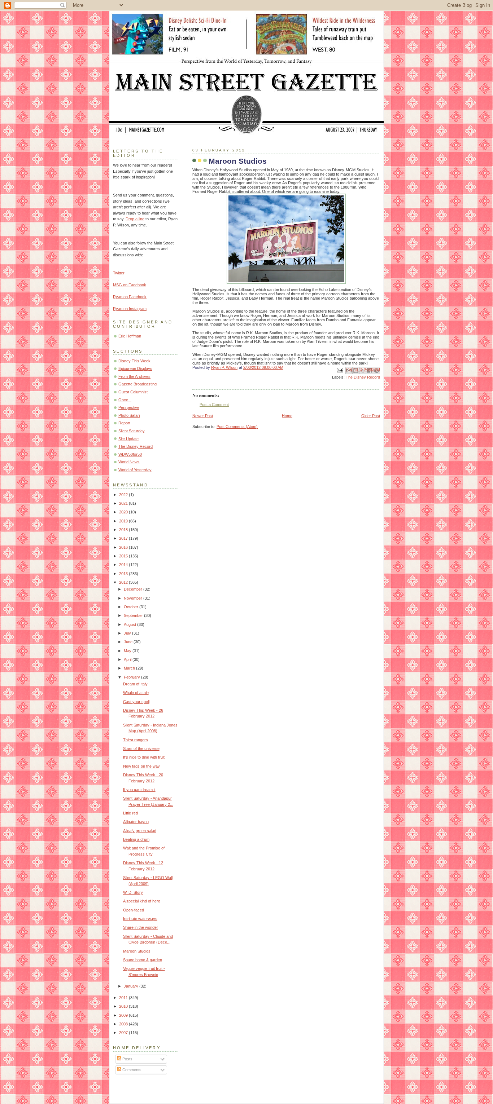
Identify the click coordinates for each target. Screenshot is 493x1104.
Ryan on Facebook (130, 297)
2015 (124, 556)
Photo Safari (129, 415)
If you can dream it (139, 789)
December (133, 589)
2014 (124, 564)
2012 (124, 582)
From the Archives (134, 376)
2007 (124, 1032)
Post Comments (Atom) (237, 426)
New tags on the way (141, 766)
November (133, 598)
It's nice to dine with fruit (144, 757)
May (128, 651)
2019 (124, 521)
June (129, 642)
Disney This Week (134, 361)
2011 (124, 997)
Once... (124, 400)
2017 (124, 538)
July (128, 633)
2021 (124, 503)
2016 (124, 547)
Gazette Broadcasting (137, 384)
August (130, 624)
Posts (126, 1059)
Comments (131, 1070)
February (132, 677)
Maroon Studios (136, 951)
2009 (124, 1015)
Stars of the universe (141, 748)
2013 (124, 573)
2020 (124, 512)
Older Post (370, 416)
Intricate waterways (140, 919)
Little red (130, 813)
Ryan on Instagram (130, 308)
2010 (124, 1006)
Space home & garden (142, 960)
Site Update (128, 439)
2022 (124, 495)
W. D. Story (133, 892)
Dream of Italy (135, 684)
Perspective (128, 407)
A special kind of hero (141, 901)
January (131, 986)
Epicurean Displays (135, 368)
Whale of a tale (136, 692)
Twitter (119, 273)
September (134, 615)
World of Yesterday (135, 470)
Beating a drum (136, 839)
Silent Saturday (131, 431)
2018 (124, 529)
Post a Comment (214, 404)
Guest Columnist (133, 392)
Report (124, 423)
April (128, 659)
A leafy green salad (139, 831)
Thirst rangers (135, 740)
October (131, 607)
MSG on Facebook (129, 285)
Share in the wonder (140, 927)
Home (287, 416)
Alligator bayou (136, 822)
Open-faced (133, 910)
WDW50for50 (130, 454)
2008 (124, 1024)
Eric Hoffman (129, 336)
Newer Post (202, 416)
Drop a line (135, 219)
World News (129, 462)
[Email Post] (339, 369)
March (130, 668)
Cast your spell (136, 701)
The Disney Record (363, 377)
